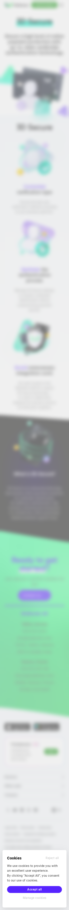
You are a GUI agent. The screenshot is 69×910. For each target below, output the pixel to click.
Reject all (52, 858)
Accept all (34, 889)
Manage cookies (34, 898)
